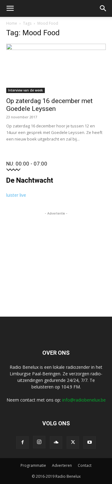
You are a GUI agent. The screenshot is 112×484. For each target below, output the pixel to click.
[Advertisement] (56, 256)
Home (11, 23)
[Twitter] (73, 442)
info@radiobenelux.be (84, 400)
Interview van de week (25, 90)
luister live (16, 195)
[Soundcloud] (56, 442)
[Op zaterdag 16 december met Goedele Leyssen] (56, 68)
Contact (84, 465)
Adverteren (62, 465)
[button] (10, 8)
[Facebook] (22, 442)
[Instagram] (39, 442)
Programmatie (33, 465)
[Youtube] (89, 442)
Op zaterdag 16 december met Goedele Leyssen (49, 104)
